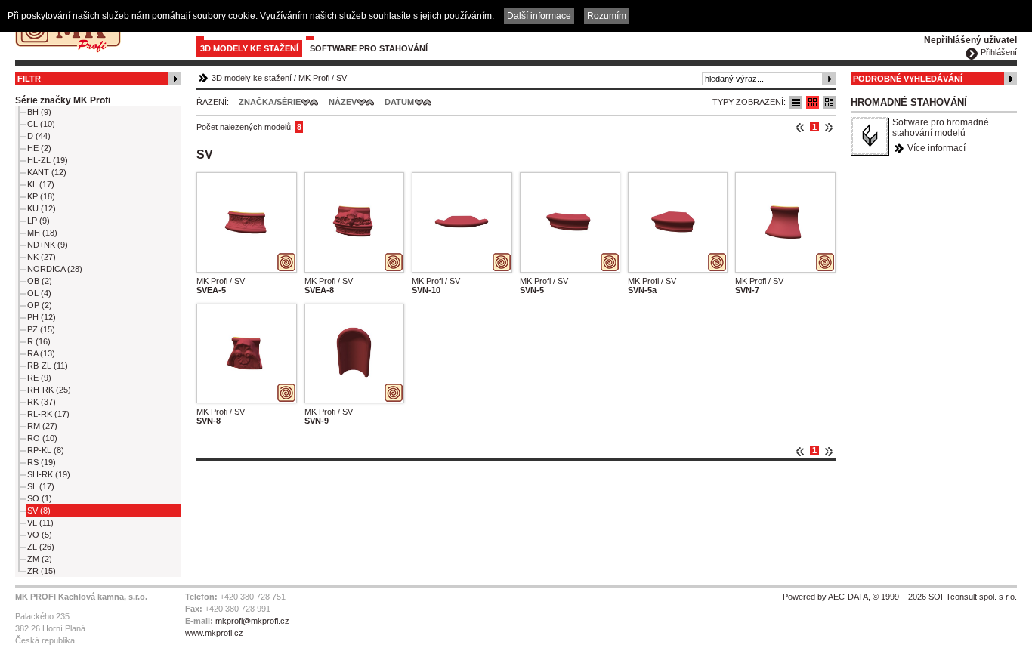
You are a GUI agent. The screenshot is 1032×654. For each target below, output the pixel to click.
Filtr (29, 78)
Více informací (936, 148)
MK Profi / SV (220, 280)
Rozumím (606, 16)
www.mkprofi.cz (214, 632)
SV (341, 77)
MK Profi (313, 77)
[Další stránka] (828, 126)
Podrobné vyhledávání (907, 78)
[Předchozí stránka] (800, 126)
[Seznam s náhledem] (812, 102)
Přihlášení (999, 52)
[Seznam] (795, 102)
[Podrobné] (829, 102)
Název (343, 101)
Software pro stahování (369, 48)
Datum (399, 101)
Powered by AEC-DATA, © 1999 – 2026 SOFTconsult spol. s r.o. (900, 596)
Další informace (539, 16)
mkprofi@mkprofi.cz (252, 620)
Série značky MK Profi (62, 100)
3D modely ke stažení (249, 48)
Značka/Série (270, 101)
